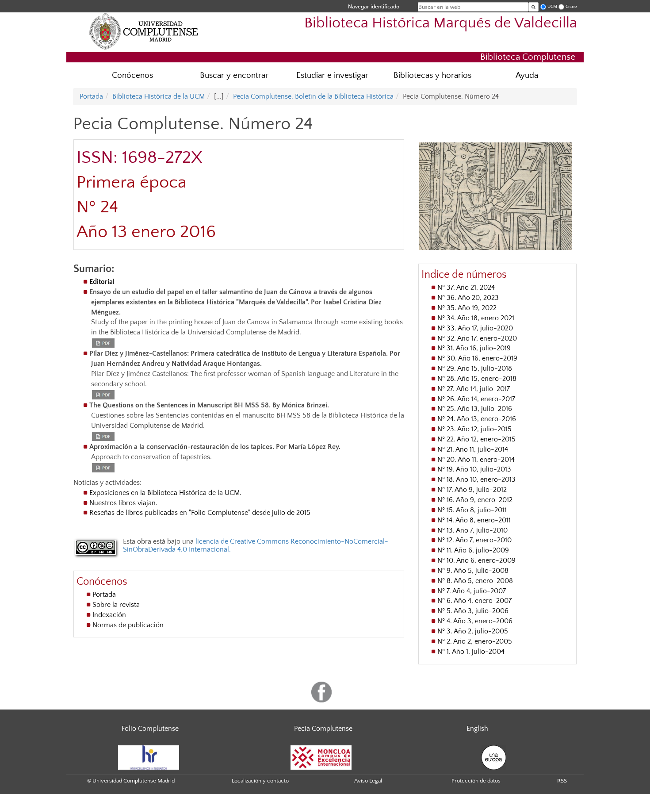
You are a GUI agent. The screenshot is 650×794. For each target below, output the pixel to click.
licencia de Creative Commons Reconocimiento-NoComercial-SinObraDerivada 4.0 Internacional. (255, 545)
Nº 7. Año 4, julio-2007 (471, 591)
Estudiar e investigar (332, 75)
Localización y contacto (260, 781)
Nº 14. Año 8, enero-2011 (474, 520)
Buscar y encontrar (234, 75)
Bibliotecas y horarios (432, 75)
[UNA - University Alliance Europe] (494, 757)
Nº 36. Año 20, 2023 (468, 298)
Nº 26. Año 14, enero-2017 (476, 399)
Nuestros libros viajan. (123, 503)
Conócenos (132, 75)
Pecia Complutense (323, 729)
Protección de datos (476, 781)
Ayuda (527, 75)
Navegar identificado (373, 6)
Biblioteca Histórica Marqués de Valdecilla (440, 23)
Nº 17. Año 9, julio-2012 (472, 490)
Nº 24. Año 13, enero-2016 (476, 419)
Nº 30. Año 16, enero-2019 (477, 358)
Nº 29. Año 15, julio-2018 (474, 368)
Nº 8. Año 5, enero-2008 (475, 581)
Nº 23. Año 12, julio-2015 (474, 429)
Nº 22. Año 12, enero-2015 (476, 439)
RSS (562, 781)
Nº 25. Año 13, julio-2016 (474, 409)
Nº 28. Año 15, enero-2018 (476, 379)
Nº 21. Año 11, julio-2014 (472, 449)
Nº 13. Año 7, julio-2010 (472, 530)
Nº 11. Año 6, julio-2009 (473, 550)
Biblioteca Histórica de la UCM (158, 96)
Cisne (571, 6)
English (477, 729)
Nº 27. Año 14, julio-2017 (473, 389)
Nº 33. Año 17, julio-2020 (475, 328)
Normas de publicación (128, 625)
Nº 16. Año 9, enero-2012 (474, 500)
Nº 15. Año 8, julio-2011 (472, 510)
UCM (552, 6)
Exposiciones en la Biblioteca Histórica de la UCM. (165, 493)
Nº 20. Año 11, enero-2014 (476, 460)
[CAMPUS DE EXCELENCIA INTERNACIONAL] (321, 757)
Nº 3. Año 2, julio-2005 (472, 631)
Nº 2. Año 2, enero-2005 (474, 641)
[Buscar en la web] (533, 7)
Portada (91, 96)
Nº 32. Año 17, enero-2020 (477, 338)
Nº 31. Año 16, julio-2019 (474, 348)
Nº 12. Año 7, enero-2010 (474, 540)
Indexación (109, 615)
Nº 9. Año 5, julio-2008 (473, 571)
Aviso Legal (368, 781)
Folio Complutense (150, 729)
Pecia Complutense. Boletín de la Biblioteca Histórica (313, 96)
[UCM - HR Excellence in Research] (148, 757)
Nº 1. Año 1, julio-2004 (471, 652)
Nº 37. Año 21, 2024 (466, 288)
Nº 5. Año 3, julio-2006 (473, 611)
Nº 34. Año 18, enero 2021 (475, 318)
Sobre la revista (116, 605)
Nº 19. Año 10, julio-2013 (474, 469)
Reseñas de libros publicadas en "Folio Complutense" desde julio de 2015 (199, 513)
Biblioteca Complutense (527, 57)
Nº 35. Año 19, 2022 (467, 308)
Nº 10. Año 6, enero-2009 (476, 560)
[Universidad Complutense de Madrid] (143, 31)
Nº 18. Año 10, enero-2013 (476, 479)
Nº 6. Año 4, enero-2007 (474, 601)
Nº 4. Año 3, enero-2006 (474, 621)
